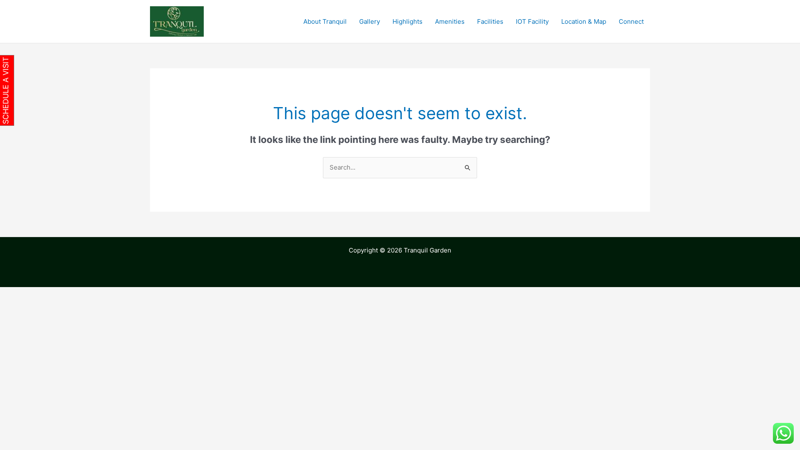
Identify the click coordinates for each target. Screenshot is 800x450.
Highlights (407, 21)
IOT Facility (532, 21)
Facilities (490, 21)
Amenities (450, 21)
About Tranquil (325, 21)
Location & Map (583, 21)
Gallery (369, 21)
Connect (631, 21)
